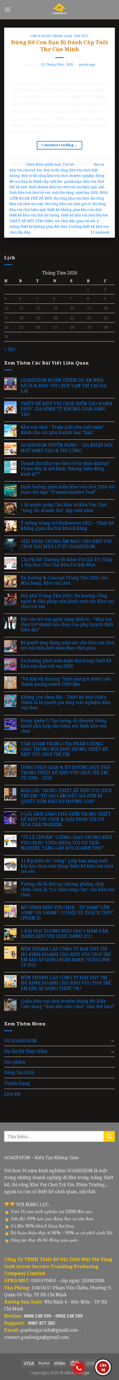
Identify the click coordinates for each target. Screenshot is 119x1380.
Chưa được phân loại (51, 36)
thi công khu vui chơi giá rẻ (68, 203)
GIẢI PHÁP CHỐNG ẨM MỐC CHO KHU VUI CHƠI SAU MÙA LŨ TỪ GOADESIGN (66, 544)
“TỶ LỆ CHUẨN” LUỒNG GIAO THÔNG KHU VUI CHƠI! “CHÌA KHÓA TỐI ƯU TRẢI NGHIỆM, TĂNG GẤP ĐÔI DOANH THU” (66, 843)
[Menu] (7, 9)
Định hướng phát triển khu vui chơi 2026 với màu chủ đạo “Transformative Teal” (68, 489)
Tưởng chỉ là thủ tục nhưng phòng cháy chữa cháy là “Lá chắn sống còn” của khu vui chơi (67, 889)
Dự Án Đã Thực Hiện (25, 1051)
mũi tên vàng (63, 192)
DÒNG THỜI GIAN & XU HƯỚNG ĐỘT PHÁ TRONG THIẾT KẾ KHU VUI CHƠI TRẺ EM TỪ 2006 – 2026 (65, 773)
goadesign (87, 64)
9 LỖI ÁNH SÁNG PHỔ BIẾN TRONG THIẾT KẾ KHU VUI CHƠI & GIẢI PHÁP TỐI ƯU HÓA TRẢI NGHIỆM (66, 819)
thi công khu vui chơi (71, 198)
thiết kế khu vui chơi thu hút (84, 215)
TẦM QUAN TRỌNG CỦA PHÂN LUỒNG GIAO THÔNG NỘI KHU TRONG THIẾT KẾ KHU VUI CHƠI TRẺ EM (64, 749)
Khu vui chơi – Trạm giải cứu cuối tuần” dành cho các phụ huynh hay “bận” (62, 430)
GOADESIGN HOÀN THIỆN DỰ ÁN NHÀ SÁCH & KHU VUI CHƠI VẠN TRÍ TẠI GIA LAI (64, 386)
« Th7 (9, 349)
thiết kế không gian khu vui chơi (74, 209)
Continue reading (59, 145)
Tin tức (81, 36)
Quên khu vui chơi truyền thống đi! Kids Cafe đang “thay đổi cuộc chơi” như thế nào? (67, 1004)
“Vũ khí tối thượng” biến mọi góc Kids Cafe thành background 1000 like (66, 681)
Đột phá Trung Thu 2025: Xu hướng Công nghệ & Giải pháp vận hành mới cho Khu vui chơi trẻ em (67, 601)
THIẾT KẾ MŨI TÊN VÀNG (31, 220)
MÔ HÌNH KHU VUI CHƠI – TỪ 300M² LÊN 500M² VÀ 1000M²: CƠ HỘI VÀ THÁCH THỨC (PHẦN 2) (67, 913)
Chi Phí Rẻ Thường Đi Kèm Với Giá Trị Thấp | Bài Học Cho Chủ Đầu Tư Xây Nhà (66, 562)
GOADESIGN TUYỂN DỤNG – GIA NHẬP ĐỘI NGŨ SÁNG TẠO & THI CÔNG (67, 447)
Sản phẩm (14, 1062)
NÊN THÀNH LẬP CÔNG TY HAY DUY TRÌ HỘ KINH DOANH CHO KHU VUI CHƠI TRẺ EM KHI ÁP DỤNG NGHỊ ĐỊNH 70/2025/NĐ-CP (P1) (66, 957)
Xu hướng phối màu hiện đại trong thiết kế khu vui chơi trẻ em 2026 (66, 663)
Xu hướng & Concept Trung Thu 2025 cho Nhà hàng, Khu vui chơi (64, 580)
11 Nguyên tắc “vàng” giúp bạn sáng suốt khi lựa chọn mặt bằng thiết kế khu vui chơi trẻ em (67, 866)
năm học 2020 (87, 192)
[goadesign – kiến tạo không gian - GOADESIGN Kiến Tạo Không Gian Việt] (60, 9)
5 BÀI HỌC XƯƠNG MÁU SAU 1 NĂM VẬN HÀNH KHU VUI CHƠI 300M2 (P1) (64, 933)
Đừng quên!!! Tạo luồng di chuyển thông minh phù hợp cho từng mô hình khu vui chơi (64, 726)
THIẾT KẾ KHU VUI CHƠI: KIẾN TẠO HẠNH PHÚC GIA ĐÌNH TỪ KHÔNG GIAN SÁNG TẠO (66, 409)
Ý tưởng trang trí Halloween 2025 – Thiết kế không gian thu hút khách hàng (67, 525)
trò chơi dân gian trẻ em (75, 220)
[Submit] (109, 1136)
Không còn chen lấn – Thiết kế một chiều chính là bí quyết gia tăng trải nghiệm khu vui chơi (65, 703)
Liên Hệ (12, 1094)
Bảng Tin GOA (19, 1072)
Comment (100, 232)
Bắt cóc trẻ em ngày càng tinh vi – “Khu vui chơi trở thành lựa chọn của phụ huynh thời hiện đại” (67, 625)
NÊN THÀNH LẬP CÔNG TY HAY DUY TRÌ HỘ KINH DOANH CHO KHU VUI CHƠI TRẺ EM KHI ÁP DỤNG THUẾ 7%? (66, 983)
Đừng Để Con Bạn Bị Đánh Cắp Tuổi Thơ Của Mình (59, 45)
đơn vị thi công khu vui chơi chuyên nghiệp (57, 175)
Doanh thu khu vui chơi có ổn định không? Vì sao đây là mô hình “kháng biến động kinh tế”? (65, 469)
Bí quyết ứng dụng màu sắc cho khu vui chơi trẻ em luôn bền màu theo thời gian (68, 645)
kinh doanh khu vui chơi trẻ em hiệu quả (63, 186)
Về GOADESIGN (20, 1041)
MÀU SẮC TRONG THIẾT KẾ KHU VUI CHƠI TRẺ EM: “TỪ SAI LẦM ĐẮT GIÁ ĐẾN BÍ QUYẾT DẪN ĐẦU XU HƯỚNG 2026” (66, 796)
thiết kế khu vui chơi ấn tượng (34, 215)
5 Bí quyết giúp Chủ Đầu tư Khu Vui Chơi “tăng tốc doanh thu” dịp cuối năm (64, 507)
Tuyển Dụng (17, 1083)
